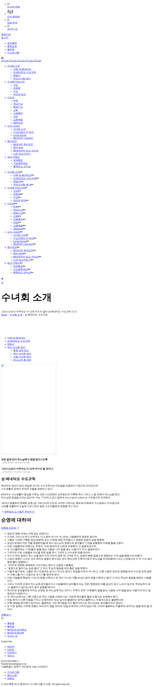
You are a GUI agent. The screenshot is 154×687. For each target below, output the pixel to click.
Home (4, 314)
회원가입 (6, 34)
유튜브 (10, 678)
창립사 (10, 344)
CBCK (10, 649)
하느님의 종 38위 (22, 360)
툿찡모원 (12, 46)
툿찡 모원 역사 (21, 350)
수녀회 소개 (16, 314)
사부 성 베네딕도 (16, 338)
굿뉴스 (10, 655)
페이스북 (12, 675)
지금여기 (12, 652)
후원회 (10, 623)
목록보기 (6, 615)
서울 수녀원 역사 (22, 357)
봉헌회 (10, 49)
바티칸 (10, 646)
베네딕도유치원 (15, 633)
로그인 (4, 37)
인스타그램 (13, 52)
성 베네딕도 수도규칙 (18, 341)
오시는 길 (12, 636)
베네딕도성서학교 (16, 629)
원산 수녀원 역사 (22, 353)
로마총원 (12, 43)
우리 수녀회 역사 (16, 347)
